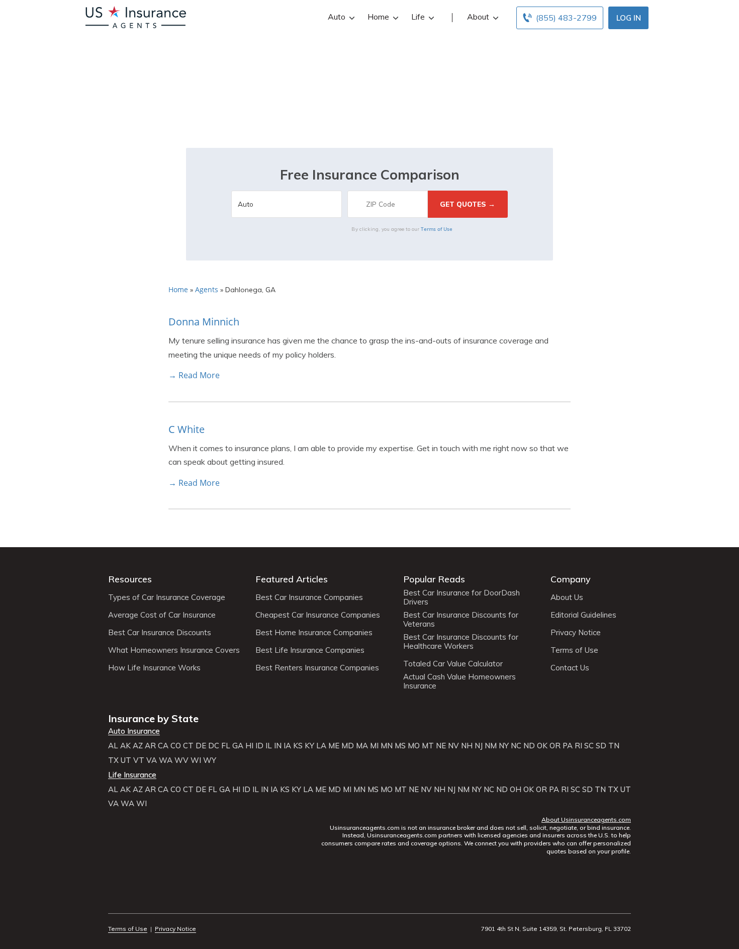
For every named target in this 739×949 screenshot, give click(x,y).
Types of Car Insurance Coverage (166, 597)
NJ (479, 745)
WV (181, 760)
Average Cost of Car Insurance (162, 615)
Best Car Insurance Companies (309, 597)
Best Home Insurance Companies (314, 632)
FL (225, 745)
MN (387, 745)
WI (196, 760)
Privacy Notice (575, 632)
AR (150, 745)
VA (151, 760)
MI (374, 745)
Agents (206, 289)
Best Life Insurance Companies (309, 650)
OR (555, 745)
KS (298, 745)
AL (113, 745)
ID (259, 745)
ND (529, 745)
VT (138, 760)
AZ (138, 745)
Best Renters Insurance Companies (317, 667)
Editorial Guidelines (583, 615)
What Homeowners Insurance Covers (174, 650)
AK (125, 745)
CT (188, 745)
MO (414, 745)
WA (165, 760)
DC (213, 745)
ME (333, 745)
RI (578, 745)
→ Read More (194, 375)
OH (515, 789)
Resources (130, 579)
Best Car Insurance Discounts (159, 632)
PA (568, 745)
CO (175, 745)
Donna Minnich (203, 321)
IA (287, 745)
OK (542, 745)
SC (589, 745)
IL (268, 745)
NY (504, 745)
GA (237, 745)
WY (209, 760)
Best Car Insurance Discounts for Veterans (460, 620)
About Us (566, 597)
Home (378, 17)
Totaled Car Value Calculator (453, 663)
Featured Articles (291, 579)
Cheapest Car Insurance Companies (317, 615)
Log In (628, 18)
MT (428, 745)
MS (400, 745)
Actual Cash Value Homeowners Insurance (459, 681)
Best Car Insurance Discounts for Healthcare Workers (460, 642)
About (478, 17)
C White (186, 429)
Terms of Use (436, 228)
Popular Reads (434, 579)
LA (321, 745)
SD (601, 745)
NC (516, 745)
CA (163, 745)
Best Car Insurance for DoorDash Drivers (461, 597)
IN (278, 745)
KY (309, 745)
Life (418, 17)
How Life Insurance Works (154, 667)
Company (570, 579)
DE (201, 745)
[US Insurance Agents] (135, 16)
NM (491, 745)
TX (113, 760)
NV (453, 745)
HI (249, 745)
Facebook (114, 901)
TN (613, 745)
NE (441, 745)
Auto (336, 17)
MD (347, 745)
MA (362, 745)
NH (467, 745)
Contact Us (569, 667)
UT (126, 760)
